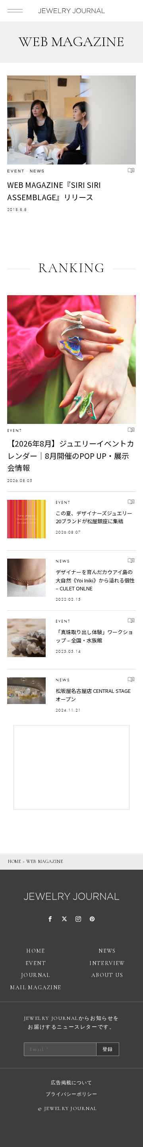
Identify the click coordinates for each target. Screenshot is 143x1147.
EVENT (16, 171)
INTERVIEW (107, 963)
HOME (14, 861)
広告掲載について (71, 1082)
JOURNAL (35, 975)
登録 (107, 1049)
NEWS (37, 171)
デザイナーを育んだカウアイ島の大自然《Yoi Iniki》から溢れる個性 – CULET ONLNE (95, 580)
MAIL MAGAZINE (35, 987)
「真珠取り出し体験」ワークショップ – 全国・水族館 (94, 636)
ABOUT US (107, 975)
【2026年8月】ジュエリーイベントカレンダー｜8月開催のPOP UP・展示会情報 (70, 455)
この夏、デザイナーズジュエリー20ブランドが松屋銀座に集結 (94, 517)
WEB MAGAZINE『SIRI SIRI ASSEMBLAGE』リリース (54, 190)
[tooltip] (50, 919)
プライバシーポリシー (71, 1094)
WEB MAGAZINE (44, 861)
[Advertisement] (71, 767)
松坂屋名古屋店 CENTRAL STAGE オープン (93, 695)
